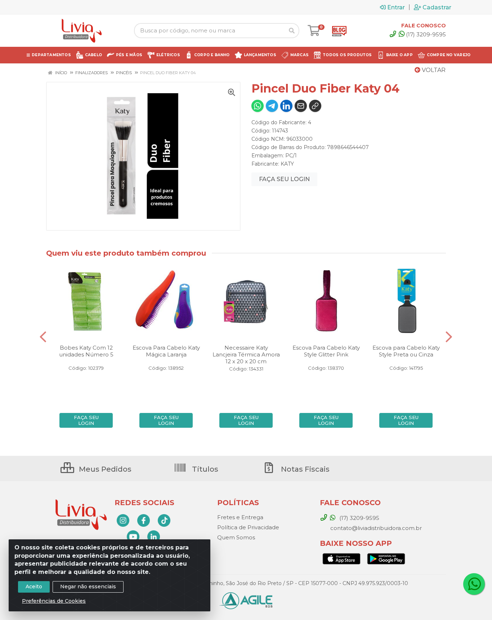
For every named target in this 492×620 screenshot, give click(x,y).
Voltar (433, 70)
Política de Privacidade (248, 527)
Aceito (34, 586)
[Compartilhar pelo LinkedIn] (286, 106)
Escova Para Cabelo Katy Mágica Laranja (166, 351)
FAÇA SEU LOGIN (284, 179)
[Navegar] (43, 337)
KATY (287, 164)
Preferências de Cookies (54, 601)
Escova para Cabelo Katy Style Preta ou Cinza (406, 351)
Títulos (204, 469)
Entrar (396, 7)
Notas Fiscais (304, 469)
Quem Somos (236, 537)
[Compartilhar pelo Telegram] (272, 106)
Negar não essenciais (88, 586)
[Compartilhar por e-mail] (301, 106)
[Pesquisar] (291, 30)
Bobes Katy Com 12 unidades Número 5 (86, 351)
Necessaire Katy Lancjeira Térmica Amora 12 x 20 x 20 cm (246, 354)
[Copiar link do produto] (315, 106)
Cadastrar (436, 7)
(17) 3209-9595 (426, 34)
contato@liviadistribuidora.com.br (375, 528)
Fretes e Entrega (240, 517)
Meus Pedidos (104, 469)
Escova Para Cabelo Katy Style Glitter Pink (326, 351)
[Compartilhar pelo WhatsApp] (257, 106)
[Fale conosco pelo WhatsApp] (474, 584)
